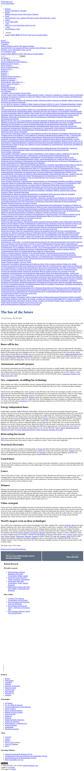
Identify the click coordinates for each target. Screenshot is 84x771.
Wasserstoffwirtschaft (68, 187)
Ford (2, 536)
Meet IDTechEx (45, 18)
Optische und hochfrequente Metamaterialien (32, 216)
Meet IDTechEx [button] (41, 48)
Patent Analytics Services (50, 97)
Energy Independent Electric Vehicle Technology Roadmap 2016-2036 (40, 430)
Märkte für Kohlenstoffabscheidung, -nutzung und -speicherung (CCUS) (32, 183)
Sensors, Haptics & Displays (10, 84)
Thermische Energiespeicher (28, 196)
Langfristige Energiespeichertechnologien (40, 143)
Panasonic (28, 536)
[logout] (12, 767)
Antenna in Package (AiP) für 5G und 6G (46, 104)
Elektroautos (45, 170)
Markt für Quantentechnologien (29, 229)
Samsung (63, 536)
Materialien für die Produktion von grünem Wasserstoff (19, 124)
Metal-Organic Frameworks (59, 126)
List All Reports (6, 91)
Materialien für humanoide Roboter (48, 124)
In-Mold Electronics (42, 223)
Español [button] (35, 54)
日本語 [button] (8, 54)
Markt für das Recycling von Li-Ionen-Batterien (16, 121)
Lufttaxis (58, 154)
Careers (53, 18)
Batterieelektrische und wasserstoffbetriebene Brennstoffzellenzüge (41, 205)
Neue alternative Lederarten (36, 115)
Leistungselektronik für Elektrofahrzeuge (62, 170)
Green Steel (57, 187)
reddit (20, 549)
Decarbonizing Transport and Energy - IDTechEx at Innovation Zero (19, 607)
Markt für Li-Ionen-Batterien (52, 141)
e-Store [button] (23, 50)
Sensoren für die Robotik (61, 238)
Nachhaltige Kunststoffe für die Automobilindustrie (17, 130)
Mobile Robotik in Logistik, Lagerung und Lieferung (24, 236)
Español (39, 35)
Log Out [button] (28, 50)
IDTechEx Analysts (33, 18)
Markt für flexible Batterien (64, 139)
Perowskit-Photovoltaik (21, 192)
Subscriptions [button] (5, 42)
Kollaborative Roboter (39, 233)
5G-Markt (22, 104)
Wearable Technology (8, 89)
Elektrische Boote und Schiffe (67, 159)
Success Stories (26, 93)
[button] (8, 9)
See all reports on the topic (17, 102)
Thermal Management (8, 87)
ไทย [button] (25, 54)
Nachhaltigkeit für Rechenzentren (49, 194)
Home (3, 304)
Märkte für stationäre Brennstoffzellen (26, 194)
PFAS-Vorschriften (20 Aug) (14, 760)
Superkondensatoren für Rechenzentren (56, 148)
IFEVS (41, 424)
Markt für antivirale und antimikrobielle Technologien (26, 200)
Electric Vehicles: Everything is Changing (31, 533)
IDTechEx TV (9, 693)
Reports (7, 11)
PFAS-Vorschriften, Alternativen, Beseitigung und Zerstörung (45, 198)
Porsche (12, 536)
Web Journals (27, 14)
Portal (7, 25)
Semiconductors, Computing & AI (16, 723)
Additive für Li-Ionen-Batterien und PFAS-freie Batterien (45, 109)
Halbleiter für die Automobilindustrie (34, 253)
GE (51, 536)
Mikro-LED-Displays (54, 216)
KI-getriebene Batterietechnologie (47, 135)
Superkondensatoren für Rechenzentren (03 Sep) (20, 758)
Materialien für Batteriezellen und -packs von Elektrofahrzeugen (60, 122)
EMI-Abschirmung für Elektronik (56, 115)
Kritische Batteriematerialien (55, 113)
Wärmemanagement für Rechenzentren (41, 258)
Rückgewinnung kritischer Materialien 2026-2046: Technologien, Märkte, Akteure (18, 574)
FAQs (7, 746)
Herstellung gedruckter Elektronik (61, 223)
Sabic (28, 538)
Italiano (45, 35)
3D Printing (4, 58)
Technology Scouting (25, 97)
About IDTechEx (10, 18)
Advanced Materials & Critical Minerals (14, 62)
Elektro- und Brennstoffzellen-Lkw (45, 159)
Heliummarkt (51, 117)
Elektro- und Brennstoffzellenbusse (22, 159)
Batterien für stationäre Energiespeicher (29, 137)
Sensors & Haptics (11, 725)
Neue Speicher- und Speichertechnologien (63, 245)
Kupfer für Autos (40, 113)
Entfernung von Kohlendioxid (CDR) (68, 183)
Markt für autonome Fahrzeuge (22, 233)
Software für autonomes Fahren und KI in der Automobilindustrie (55, 231)
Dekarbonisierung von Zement (25, 185)
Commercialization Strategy (35, 95)
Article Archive (10, 690)
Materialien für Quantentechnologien (24, 126)
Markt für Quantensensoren (10, 229)
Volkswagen (20, 536)
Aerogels (4, 111)
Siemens (34, 536)
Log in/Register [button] (6, 51)
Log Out (32, 25)
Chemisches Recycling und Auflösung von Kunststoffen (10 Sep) (26, 756)
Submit (23, 56)
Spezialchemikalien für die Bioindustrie (45, 181)
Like (14, 549)
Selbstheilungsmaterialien (74, 128)
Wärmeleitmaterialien (41, 130)
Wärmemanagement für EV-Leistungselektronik (43, 291)
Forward (6, 549)
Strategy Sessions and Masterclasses (70, 97)
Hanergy (46, 419)
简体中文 (19, 35)
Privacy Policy (9, 742)
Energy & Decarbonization (9, 67)
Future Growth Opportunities (16, 95)
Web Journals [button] (23, 46)
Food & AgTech (6, 69)
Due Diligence (37, 97)
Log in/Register (10, 29)
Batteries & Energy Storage (10, 64)
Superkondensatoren (36, 148)
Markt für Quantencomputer (72, 227)
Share (24, 549)
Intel (54, 536)
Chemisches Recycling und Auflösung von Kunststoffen (51, 111)
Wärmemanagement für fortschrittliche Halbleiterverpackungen (35, 290)
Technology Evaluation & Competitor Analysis (60, 95)
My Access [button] (8, 50)
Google (69, 534)
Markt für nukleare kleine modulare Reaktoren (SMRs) (37, 280)
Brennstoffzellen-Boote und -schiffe (12, 165)
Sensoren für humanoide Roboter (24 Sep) (18, 754)
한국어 (25, 35)
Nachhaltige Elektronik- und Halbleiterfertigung (43, 225)
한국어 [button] (20, 54)
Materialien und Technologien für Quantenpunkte (37, 128)
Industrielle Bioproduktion (64, 117)
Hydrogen (4, 73)
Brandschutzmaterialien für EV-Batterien (32, 163)
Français (34, 35)
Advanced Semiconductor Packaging (20, 214)
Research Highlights (20, 304)
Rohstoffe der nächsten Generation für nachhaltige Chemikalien (32, 190)
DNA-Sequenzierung (29, 201)
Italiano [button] (41, 54)
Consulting (23, 11)
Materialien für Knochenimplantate (28, 122)
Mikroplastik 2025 (54, 279)
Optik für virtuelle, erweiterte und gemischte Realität (42, 301)
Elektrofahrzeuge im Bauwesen (57, 161)
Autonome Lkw (67, 154)
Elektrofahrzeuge (12, 163)
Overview (8, 737)
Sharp (68, 536)
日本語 (12, 35)
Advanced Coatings (71, 109)
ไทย (29, 35)
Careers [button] (49, 48)
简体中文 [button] (14, 54)
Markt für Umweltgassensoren (52, 266)
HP (58, 536)
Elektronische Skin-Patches (45, 201)
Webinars (8, 14)
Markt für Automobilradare (25, 231)
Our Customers (21, 18)
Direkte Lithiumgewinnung (17, 115)
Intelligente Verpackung (59, 106)
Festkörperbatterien (23, 148)
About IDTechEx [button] (6, 48)
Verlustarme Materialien (68, 104)
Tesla (2, 438)
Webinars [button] (4, 46)
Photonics (4, 75)
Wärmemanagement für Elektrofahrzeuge (44, 176)
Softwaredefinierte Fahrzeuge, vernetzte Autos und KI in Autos (29, 255)
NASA (80, 534)
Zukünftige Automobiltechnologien (58, 165)
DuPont (34, 538)
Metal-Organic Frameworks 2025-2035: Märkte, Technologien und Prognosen (19, 588)
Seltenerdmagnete (59, 128)
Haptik (64, 266)
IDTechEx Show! (70, 525)
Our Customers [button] (17, 48)
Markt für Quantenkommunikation (35, 106)
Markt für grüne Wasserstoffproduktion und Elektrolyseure (34, 187)
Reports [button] (3, 40)
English (7, 35)
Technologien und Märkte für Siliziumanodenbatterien (31, 174)
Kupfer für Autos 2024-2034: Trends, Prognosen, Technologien (19, 578)
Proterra (31, 397)
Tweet (11, 549)
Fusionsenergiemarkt (66, 185)
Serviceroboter (74, 238)
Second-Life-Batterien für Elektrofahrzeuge (49, 144)
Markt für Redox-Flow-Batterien (24, 144)
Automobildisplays (38, 214)
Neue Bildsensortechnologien (32, 266)
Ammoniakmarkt (26, 181)
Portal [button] (3, 50)
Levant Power (22, 401)
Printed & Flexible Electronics (10, 76)
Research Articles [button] (13, 46)
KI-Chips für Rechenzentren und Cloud (60, 242)
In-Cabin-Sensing (20, 234)
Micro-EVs (36, 168)
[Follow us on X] (44, 614)
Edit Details (20, 25)
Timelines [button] (31, 46)
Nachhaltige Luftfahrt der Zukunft (20, 176)
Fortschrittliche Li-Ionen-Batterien (24, 135)
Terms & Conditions (11, 744)
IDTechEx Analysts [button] (29, 48)
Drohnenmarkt (6, 159)
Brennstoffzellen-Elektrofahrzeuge (36, 165)
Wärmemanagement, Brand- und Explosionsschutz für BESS (31, 150)
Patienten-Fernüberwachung (10, 203)
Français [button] (29, 54)
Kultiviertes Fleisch (18, 198)
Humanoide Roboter (7, 234)
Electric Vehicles (6, 65)
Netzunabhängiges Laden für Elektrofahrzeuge (56, 168)
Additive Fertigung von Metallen (56, 100)
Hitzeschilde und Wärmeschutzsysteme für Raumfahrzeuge (28, 117)
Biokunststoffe (12, 111)
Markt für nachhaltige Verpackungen (52, 284)
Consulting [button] (4, 44)
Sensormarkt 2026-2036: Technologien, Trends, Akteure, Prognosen (18, 583)
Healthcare (4, 71)
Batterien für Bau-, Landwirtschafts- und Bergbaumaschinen (34, 155)
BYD (3, 395)
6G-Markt (29, 104)
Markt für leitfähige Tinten (25, 113)
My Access (12, 25)
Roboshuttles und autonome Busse (25, 172)
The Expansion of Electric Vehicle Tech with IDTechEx (19, 612)
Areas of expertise (14, 93)
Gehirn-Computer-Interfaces (53, 264)
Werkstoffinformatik (42, 126)
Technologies (9, 304)
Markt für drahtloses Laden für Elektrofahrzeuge (29, 177)
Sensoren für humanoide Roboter (42, 238)
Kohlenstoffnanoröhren (24, 111)
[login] (14, 769)
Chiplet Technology (25, 245)
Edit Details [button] (16, 50)
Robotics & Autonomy (8, 80)
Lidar (16, 216)
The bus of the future (33, 304)
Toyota (40, 449)
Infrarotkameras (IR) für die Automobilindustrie (42, 234)
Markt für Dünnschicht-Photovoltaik (47, 185)
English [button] (3, 54)
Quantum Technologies (8, 78)
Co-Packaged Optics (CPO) (54, 214)
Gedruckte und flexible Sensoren (27, 269)
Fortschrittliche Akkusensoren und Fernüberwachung (27, 264)
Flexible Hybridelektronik (27, 223)
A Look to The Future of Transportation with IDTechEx (18, 599)
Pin (17, 549)
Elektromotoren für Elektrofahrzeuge (35, 161)
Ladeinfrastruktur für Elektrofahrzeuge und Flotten (46, 157)
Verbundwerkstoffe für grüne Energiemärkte (24, 277)
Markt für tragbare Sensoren (49, 271)
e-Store (27, 25)
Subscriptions (14, 11)
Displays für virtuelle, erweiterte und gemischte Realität (40, 299)
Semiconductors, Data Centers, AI (12, 82)
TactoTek (42, 452)
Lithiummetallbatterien (19, 143)
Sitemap (7, 740)
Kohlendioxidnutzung (8, 185)
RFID (49, 106)
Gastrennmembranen (8, 187)
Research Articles (17, 14)
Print (2, 549)
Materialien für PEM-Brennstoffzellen (37, 211)
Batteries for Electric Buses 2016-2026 (19, 356)
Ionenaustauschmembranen (10, 119)
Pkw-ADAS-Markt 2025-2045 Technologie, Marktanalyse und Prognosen (40, 169)
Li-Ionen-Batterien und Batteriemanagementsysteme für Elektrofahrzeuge (40, 140)
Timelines (35, 14)
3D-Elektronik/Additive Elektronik (34, 100)
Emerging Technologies (12, 686)
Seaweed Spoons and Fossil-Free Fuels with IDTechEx (18, 603)
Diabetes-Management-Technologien (55, 200)
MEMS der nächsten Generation (58, 249)
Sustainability (5, 86)
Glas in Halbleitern (19, 247)
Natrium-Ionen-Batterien (9, 148)
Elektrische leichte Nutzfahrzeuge (12, 161)
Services (4, 95)
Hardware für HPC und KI (34, 247)
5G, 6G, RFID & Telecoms (10, 60)
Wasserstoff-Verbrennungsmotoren (12, 189)
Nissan (7, 536)
